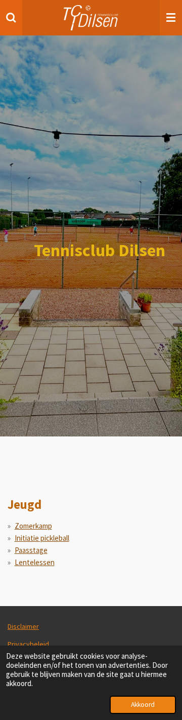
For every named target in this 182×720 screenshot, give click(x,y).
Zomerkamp (33, 526)
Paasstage (31, 550)
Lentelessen (35, 562)
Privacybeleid (28, 644)
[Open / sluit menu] (171, 17)
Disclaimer (23, 626)
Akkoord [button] (143, 704)
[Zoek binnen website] (11, 17)
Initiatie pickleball (42, 538)
